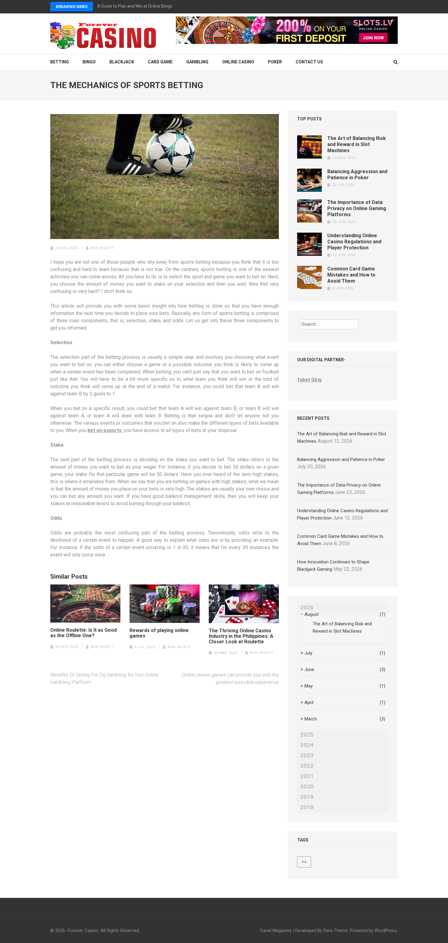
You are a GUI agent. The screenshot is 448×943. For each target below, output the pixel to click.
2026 (307, 607)
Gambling (197, 61)
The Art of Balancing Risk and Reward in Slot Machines (356, 144)
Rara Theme (335, 930)
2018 (307, 807)
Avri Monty (102, 248)
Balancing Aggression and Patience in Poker (357, 174)
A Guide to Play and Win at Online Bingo (134, 6)
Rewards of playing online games (159, 633)
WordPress (386, 930)
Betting (59, 61)
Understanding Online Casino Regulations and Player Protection (354, 242)
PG (304, 862)
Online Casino (238, 61)
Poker (275, 61)
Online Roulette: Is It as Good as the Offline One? (83, 632)
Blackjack (121, 61)
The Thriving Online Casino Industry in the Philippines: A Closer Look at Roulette (241, 636)
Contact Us (309, 61)
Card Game (160, 61)
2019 (307, 797)
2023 (307, 755)
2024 (307, 745)
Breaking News (71, 6)
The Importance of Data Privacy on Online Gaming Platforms (356, 208)
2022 (307, 766)
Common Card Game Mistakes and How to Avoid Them (351, 275)
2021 (307, 776)
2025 (307, 734)
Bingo (89, 61)
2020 (307, 786)
